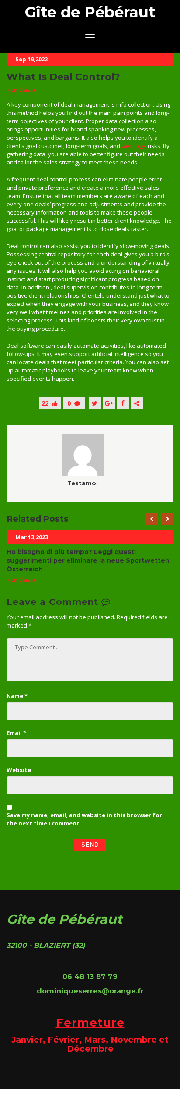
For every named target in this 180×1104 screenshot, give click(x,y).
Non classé (22, 90)
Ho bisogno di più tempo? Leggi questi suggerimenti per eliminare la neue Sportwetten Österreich (88, 560)
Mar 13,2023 (31, 537)
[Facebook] (123, 403)
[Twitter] (95, 403)
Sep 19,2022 (31, 59)
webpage (133, 146)
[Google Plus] (109, 403)
